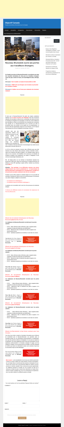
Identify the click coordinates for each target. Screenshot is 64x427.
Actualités (13, 30)
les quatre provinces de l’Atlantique (20, 117)
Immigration (21, 30)
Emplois (44, 30)
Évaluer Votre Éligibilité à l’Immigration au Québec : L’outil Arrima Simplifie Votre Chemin (53, 50)
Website (7, 409)
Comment (8, 385)
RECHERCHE (47, 37)
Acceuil (6, 30)
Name (6, 403)
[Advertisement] (32, 9)
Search (56, 41)
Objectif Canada (12, 23)
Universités (37, 30)
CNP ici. (10, 164)
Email (24, 403)
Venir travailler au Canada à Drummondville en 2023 (23, 81)
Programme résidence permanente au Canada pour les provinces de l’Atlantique (53, 73)
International (29, 30)
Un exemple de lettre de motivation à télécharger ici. (18, 182)
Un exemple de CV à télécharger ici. (14, 180)
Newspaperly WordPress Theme (39, 425)
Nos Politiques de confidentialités (12, 33)
